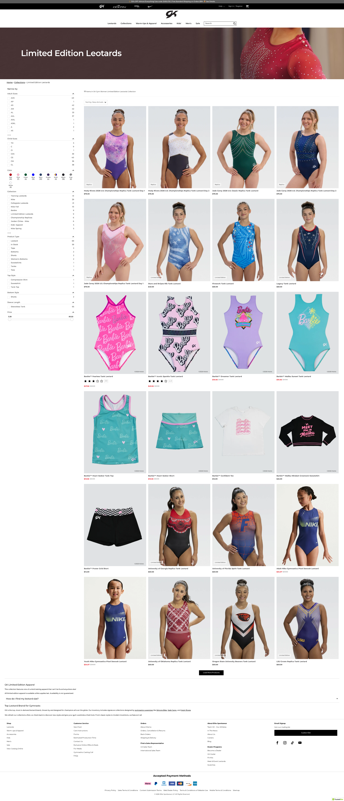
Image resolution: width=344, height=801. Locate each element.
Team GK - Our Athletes (216, 727)
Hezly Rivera (186, 710)
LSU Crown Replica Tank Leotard (292, 661)
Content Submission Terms (151, 790)
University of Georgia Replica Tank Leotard (168, 568)
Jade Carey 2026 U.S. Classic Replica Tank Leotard (235, 191)
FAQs (76, 756)
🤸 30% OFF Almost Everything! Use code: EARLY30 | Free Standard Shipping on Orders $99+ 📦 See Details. (172, 2)
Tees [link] (13, 270)
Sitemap (236, 790)
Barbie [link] (14, 210)
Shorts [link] (14, 256)
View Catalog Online (15, 748)
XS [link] (12, 131)
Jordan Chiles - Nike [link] (20, 221)
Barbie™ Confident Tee (223, 476)
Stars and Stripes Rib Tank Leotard (164, 284)
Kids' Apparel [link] (17, 225)
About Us (211, 734)
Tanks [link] (13, 266)
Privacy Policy (110, 790)
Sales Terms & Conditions (128, 790)
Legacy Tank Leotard (286, 284)
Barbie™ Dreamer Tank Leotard (227, 376)
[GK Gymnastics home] (172, 14)
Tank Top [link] (15, 287)
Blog (209, 741)
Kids (8, 738)
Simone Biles (162, 710)
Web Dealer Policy (170, 790)
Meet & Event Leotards (216, 761)
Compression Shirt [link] (19, 280)
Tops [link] (13, 248)
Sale (198, 23)
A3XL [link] (13, 123)
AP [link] (12, 102)
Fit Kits (210, 757)
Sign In (231, 6)
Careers (210, 738)
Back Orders (145, 734)
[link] (10, 176)
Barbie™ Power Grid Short (96, 568)
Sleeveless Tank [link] (18, 307)
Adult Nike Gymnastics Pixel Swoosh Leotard (298, 568)
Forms (76, 734)
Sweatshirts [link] (16, 263)
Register (239, 6)
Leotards (112, 23)
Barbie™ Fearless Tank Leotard (98, 376)
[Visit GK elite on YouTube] (300, 743)
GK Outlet (211, 754)
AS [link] (12, 105)
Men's (188, 23)
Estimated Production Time (85, 738)
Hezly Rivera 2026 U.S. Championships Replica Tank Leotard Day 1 (114, 191)
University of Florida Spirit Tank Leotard (231, 568)
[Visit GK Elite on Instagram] (285, 743)
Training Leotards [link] (19, 196)
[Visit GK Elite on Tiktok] (292, 743)
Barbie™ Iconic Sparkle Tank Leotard (165, 376)
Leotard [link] (14, 241)
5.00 (10, 316)
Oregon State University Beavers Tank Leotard (233, 661)
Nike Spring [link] (16, 229)
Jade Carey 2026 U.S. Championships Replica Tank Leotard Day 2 (306, 191)
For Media (78, 748)
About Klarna (146, 727)
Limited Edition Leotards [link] (22, 214)
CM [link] (12, 161)
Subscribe (306, 732)
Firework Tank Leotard (223, 284)
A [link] (11, 127)
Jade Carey (172, 710)
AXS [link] (13, 98)
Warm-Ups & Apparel (146, 23)
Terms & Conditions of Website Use (194, 790)
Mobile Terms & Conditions (220, 790)
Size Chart (78, 727)
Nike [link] (13, 200)
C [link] (11, 147)
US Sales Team (146, 747)
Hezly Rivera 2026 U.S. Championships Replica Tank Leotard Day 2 (178, 191)
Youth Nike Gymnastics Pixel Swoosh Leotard (105, 661)
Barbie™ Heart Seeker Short (161, 476)
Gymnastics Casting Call (83, 752)
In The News (212, 730)
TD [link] (12, 143)
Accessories (166, 23)
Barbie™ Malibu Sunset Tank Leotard (294, 376)
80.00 (71, 316)
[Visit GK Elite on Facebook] (277, 743)
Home (10, 82)
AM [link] (12, 109)
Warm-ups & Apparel (15, 730)
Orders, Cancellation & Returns (153, 730)
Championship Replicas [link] (21, 218)
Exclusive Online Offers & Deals (86, 745)
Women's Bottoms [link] (19, 259)
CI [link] (12, 150)
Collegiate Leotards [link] (19, 203)
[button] (96, 102)
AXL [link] (13, 116)
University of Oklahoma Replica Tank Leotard (169, 661)
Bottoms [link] (15, 252)
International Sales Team (150, 750)
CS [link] (12, 158)
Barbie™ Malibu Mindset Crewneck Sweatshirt (298, 476)
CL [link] (12, 165)
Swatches (211, 765)
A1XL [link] (13, 120)
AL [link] (12, 113)
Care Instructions (81, 730)
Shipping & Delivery (148, 738)
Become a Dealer (214, 750)
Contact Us (78, 741)
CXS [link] (12, 154)
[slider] (9, 319)
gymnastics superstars (144, 710)
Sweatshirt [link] (15, 284)
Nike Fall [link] (15, 207)
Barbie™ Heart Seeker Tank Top (99, 476)
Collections (126, 23)
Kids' (179, 23)
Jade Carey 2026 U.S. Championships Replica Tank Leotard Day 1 (113, 283)
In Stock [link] (14, 245)
